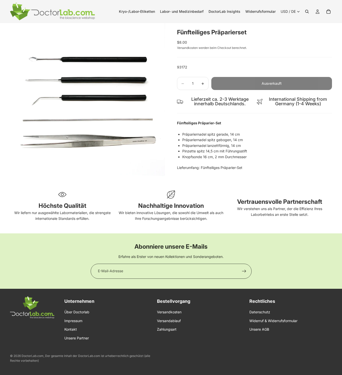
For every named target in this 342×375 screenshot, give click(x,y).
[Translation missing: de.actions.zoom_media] (87, 100)
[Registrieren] (244, 271)
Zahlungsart (167, 329)
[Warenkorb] (328, 11)
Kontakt (70, 329)
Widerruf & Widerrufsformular (273, 320)
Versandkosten (169, 312)
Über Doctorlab (76, 312)
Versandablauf (169, 320)
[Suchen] (306, 11)
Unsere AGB (259, 329)
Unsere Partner (76, 338)
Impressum (73, 320)
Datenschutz (259, 312)
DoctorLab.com (33, 356)
